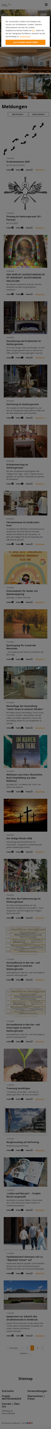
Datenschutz (25, 36)
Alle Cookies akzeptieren (25, 42)
